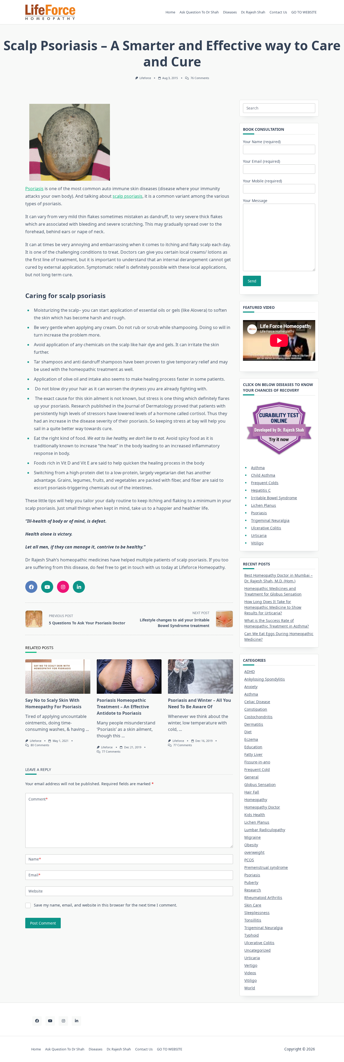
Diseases (230, 12)
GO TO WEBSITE (304, 12)
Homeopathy (255, 799)
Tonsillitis (252, 920)
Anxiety (250, 686)
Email (34, 874)
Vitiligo (257, 543)
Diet (248, 731)
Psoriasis (34, 189)
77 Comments (111, 751)
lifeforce (145, 78)
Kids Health (254, 814)
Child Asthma (263, 475)
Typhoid (251, 935)
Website (35, 891)
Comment (38, 799)
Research (252, 890)
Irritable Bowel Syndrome (274, 497)
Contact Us (278, 12)
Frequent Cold (257, 769)
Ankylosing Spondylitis (264, 679)
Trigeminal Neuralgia (270, 520)
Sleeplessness (257, 912)
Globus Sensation (260, 784)
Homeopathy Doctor (262, 807)
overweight (254, 852)
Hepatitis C (261, 490)
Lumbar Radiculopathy (264, 829)
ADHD (249, 671)
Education (253, 746)
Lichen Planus (263, 505)
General (251, 777)
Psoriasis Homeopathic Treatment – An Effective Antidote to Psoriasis (123, 706)
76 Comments (200, 78)
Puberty (251, 882)
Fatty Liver (253, 754)
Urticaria (259, 535)
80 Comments (40, 745)
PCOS (249, 859)
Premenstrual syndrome (266, 867)
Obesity (251, 844)
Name (34, 859)
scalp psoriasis (127, 196)
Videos (250, 972)
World (249, 987)
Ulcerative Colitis (266, 527)
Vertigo (250, 965)
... (87, 729)
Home (170, 12)
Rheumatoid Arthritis (263, 897)
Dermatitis (253, 724)
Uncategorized (257, 950)
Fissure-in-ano (257, 761)
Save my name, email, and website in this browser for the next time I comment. (105, 905)
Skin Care (252, 905)
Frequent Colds (264, 482)
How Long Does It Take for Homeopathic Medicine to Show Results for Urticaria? (272, 607)
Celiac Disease (257, 701)
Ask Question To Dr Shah (199, 12)
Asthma (258, 467)
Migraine (252, 837)
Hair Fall (251, 792)
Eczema (251, 739)
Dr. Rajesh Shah (253, 12)
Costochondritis (258, 716)
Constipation (255, 709)
